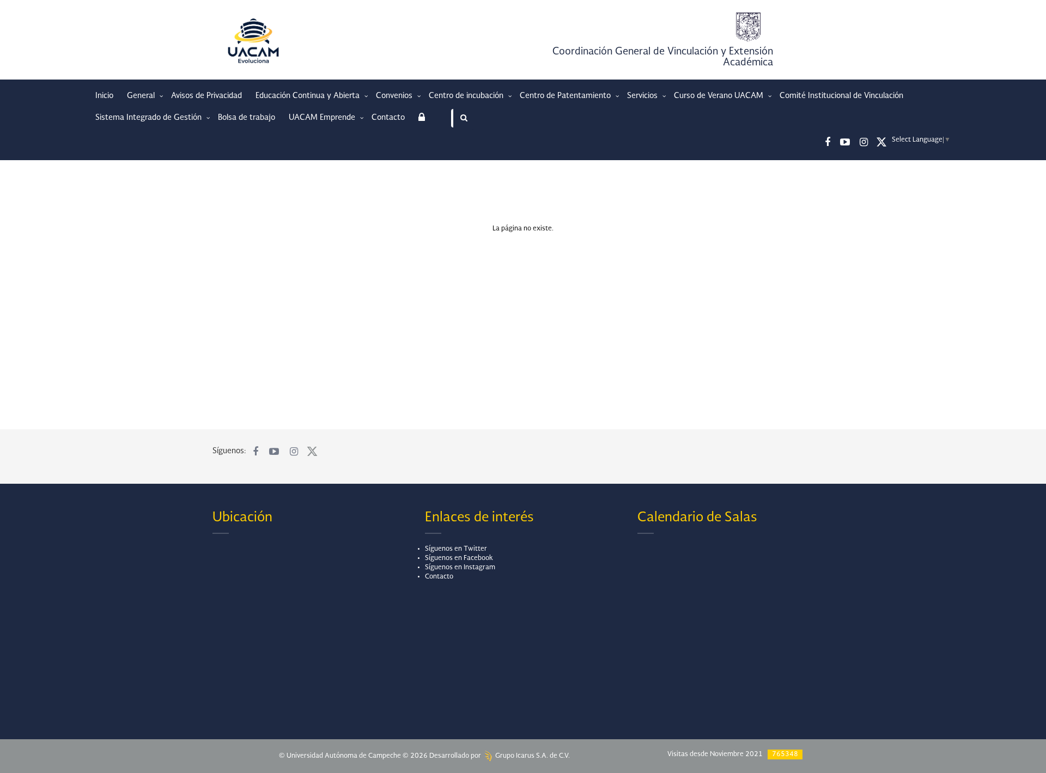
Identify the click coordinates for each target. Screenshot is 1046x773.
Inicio (104, 96)
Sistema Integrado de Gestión (149, 117)
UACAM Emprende (323, 117)
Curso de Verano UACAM (719, 96)
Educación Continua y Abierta (309, 96)
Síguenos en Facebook (459, 558)
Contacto (388, 117)
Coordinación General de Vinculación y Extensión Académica (662, 57)
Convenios (395, 96)
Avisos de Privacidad (206, 96)
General (142, 96)
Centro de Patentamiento (566, 96)
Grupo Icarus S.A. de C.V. (532, 756)
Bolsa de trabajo (246, 117)
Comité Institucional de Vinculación (841, 96)
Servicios (643, 96)
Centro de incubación (467, 96)
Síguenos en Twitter (456, 549)
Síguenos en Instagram (460, 567)
